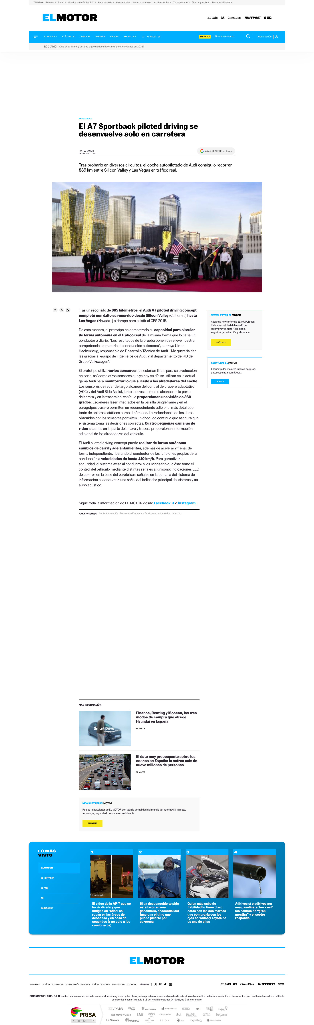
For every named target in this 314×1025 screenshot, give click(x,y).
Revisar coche (123, 2)
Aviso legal (35, 985)
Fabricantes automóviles (157, 513)
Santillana (150, 1009)
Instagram (187, 503)
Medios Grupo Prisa (83, 1021)
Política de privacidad (53, 985)
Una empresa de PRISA (83, 1012)
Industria (176, 513)
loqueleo (196, 1020)
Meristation (213, 1020)
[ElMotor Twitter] (155, 984)
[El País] (213, 18)
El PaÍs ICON (164, 1020)
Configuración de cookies (78, 985)
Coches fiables (162, 2)
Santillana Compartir (169, 1009)
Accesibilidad (118, 985)
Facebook (162, 503)
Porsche (50, 2)
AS (42, 898)
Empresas (137, 513)
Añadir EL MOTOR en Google (218, 151)
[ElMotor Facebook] (151, 984)
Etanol (61, 2)
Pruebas (100, 37)
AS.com (196, 1009)
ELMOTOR (47, 868)
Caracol (221, 1009)
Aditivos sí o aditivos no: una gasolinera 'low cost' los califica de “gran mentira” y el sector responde (254, 911)
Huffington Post (120, 1014)
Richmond (113, 1020)
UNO (140, 1014)
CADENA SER (47, 908)
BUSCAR (220, 381)
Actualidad (50, 37)
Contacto (131, 985)
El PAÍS (115, 1009)
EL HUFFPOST (47, 878)
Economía (125, 513)
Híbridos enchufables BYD (81, 2)
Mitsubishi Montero (222, 2)
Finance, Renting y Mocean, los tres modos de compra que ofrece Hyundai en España (166, 717)
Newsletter (153, 37)
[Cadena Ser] (267, 18)
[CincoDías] (234, 18)
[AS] (223, 18)
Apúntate (92, 823)
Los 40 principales (133, 1009)
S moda (180, 1020)
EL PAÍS (44, 888)
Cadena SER (184, 1009)
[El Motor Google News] (170, 984)
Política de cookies (101, 985)
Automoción (111, 513)
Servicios (205, 36)
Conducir (85, 37)
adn (208, 1009)
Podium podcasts (149, 1020)
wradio (151, 1014)
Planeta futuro (205, 1014)
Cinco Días (165, 1014)
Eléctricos (68, 37)
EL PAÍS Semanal (192, 1014)
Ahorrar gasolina (200, 2)
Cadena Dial (178, 1014)
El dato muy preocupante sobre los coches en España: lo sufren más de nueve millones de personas (166, 760)
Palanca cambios (142, 2)
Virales (114, 37)
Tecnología (130, 37)
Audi (101, 513)
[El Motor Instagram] (160, 984)
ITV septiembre (181, 2)
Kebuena (218, 1014)
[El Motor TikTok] (165, 984)
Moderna (131, 1020)
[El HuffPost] (252, 18)
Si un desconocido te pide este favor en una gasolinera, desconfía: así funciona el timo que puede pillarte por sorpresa (159, 913)
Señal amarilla (105, 2)
